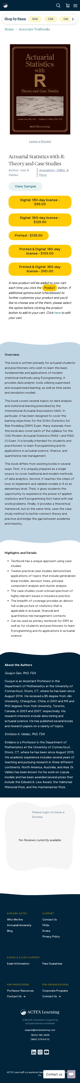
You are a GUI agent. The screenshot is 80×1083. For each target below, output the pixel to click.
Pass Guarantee (52, 963)
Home (9, 29)
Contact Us (49, 919)
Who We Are (15, 919)
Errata (46, 931)
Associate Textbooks (34, 29)
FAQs (45, 925)
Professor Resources (20, 990)
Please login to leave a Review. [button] (48, 814)
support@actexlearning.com (40, 1030)
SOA (35, 19)
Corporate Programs (55, 990)
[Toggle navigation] (75, 5)
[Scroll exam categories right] (73, 19)
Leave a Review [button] (40, 141)
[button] (58, 5)
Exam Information (18, 963)
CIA (65, 19)
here (57, 313)
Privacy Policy (51, 936)
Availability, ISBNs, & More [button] (54, 172)
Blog (10, 931)
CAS (50, 19)
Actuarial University (19, 925)
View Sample (25, 186)
